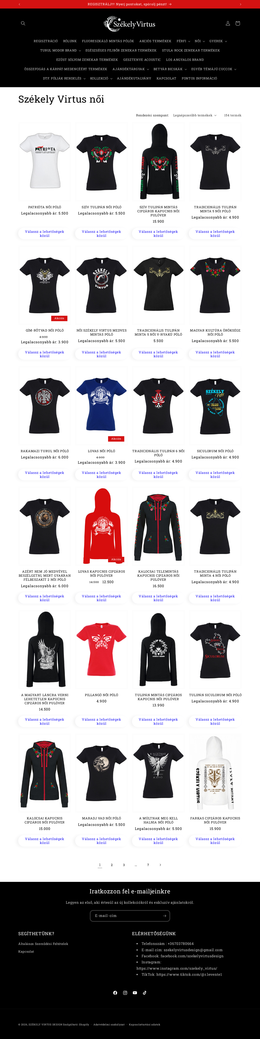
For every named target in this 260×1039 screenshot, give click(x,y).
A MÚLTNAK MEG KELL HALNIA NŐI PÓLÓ (158, 820)
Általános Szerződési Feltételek (43, 944)
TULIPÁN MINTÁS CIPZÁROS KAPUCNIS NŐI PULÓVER (158, 697)
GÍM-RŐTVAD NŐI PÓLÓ (45, 330)
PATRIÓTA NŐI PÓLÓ (44, 207)
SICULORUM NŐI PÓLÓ (215, 451)
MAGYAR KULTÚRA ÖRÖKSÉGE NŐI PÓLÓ (215, 332)
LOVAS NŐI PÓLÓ (101, 451)
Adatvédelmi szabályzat (109, 1024)
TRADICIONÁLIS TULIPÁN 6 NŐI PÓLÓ (158, 453)
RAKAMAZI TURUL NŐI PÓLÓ (45, 451)
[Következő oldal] (160, 865)
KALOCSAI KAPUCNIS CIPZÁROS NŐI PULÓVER (45, 820)
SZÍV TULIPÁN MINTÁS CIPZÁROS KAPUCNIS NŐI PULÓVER (158, 211)
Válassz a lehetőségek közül (44, 233)
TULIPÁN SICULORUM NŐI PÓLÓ (215, 695)
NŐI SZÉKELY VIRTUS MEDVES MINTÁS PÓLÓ (102, 332)
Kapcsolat (26, 951)
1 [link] (100, 864)
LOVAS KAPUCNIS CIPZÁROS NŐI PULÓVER (101, 573)
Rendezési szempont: (152, 115)
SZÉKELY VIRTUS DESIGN (45, 1024)
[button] (23, 23)
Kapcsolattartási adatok (144, 1024)
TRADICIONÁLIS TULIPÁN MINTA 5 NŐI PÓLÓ (215, 209)
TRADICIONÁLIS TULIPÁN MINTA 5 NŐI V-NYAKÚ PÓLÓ (158, 332)
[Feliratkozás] (164, 916)
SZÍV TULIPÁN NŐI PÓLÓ (101, 207)
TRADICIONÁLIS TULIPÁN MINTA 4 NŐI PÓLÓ (215, 573)
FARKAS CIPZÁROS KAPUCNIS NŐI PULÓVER (215, 820)
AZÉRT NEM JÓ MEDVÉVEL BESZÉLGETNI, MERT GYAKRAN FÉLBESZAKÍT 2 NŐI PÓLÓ (45, 576)
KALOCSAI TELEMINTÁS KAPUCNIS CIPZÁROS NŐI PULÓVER (158, 576)
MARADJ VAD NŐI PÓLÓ (101, 818)
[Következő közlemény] (240, 4)
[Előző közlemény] (19, 4)
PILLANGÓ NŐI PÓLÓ (101, 695)
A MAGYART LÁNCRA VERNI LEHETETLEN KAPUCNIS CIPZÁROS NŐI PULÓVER (44, 699)
